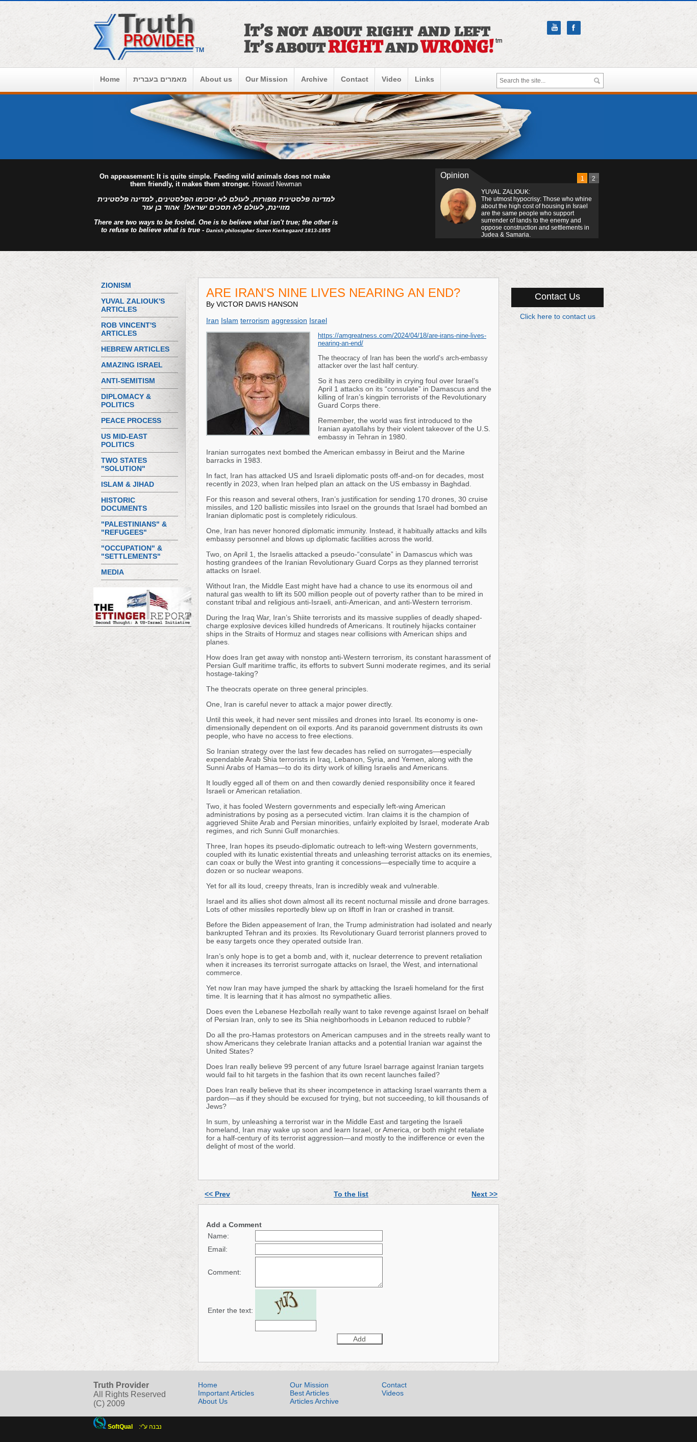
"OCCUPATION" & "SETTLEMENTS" (131, 552)
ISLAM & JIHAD (127, 484)
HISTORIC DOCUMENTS (124, 504)
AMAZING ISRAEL (132, 365)
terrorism (254, 320)
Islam (229, 320)
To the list (351, 1194)
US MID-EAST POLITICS (124, 440)
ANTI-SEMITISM (128, 381)
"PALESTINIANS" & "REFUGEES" (134, 528)
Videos (393, 1393)
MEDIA (112, 572)
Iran (212, 320)
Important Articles (226, 1393)
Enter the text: (230, 1310)
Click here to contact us (557, 316)
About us (216, 79)
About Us (213, 1401)
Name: (218, 1236)
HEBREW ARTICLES (135, 349)
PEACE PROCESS (131, 420)
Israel (318, 320)
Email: (218, 1249)
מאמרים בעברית (160, 79)
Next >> (484, 1194)
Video (392, 79)
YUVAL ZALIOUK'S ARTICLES (133, 305)
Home (110, 79)
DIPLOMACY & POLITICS (126, 400)
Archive (314, 79)
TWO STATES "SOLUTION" (124, 464)
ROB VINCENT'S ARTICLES (128, 329)
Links (424, 79)
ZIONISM (116, 285)
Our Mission (266, 79)
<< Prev (217, 1194)
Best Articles (309, 1393)
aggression (289, 320)
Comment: (224, 1272)
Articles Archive (314, 1401)
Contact (354, 79)
